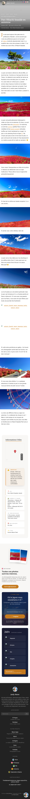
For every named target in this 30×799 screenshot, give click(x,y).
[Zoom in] (22, 455)
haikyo (5, 41)
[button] (26, 795)
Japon (7, 14)
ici (22, 133)
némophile (16, 124)
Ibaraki (15, 14)
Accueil (3, 14)
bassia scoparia (14, 129)
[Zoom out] (22, 457)
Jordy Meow (9, 793)
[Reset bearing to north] (22, 459)
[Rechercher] (27, 714)
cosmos (10, 127)
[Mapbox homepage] (7, 460)
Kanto (11, 14)
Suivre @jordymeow (10, 586)
